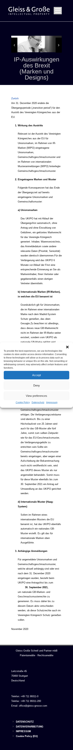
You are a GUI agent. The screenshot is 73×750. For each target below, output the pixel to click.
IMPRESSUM (23, 731)
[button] (67, 347)
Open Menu (58, 10)
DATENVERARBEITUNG (29, 726)
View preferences (36, 395)
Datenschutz (38, 402)
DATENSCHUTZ (25, 721)
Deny (36, 385)
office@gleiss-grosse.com (33, 705)
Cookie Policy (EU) (27, 736)
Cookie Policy (23, 402)
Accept (36, 375)
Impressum (51, 402)
